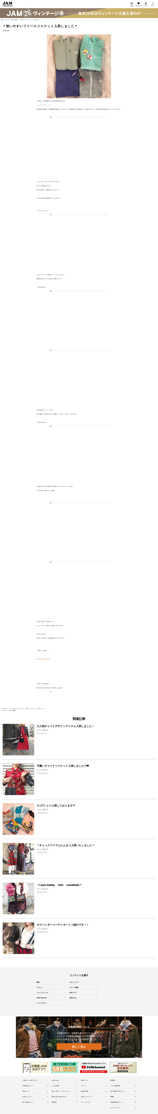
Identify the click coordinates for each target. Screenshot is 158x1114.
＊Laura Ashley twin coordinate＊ (59, 885)
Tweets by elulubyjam (43, 659)
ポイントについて (86, 1102)
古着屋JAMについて (27, 1085)
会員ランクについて (86, 1096)
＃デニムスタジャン (18, 708)
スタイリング (73, 982)
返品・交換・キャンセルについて (61, 1091)
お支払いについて (27, 1096)
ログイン (83, 1085)
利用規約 (54, 1102)
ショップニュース (42, 992)
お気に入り (138, 5)
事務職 (112, 1096)
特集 (37, 982)
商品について (26, 1091)
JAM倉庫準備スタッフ (116, 1102)
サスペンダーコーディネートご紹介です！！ (63, 924)
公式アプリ (73, 992)
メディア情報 (73, 987)
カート (146, 5)
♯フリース (41, 708)
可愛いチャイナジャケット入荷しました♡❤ (63, 765)
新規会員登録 (84, 1091)
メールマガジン (41, 1003)
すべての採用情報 (115, 1085)
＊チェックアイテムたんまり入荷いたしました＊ (65, 845)
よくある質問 (55, 1085)
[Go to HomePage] (1, 19)
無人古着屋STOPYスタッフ (117, 1091)
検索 (131, 5)
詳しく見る (79, 1046)
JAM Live (72, 998)
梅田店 (14, 710)
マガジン (39, 987)
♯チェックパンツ (31, 708)
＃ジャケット (7, 708)
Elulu (10, 710)
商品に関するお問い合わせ (59, 1096)
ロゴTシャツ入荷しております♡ (56, 805)
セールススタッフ (115, 1107)
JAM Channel (41, 998)
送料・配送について (27, 1102)
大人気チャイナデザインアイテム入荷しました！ (65, 726)
